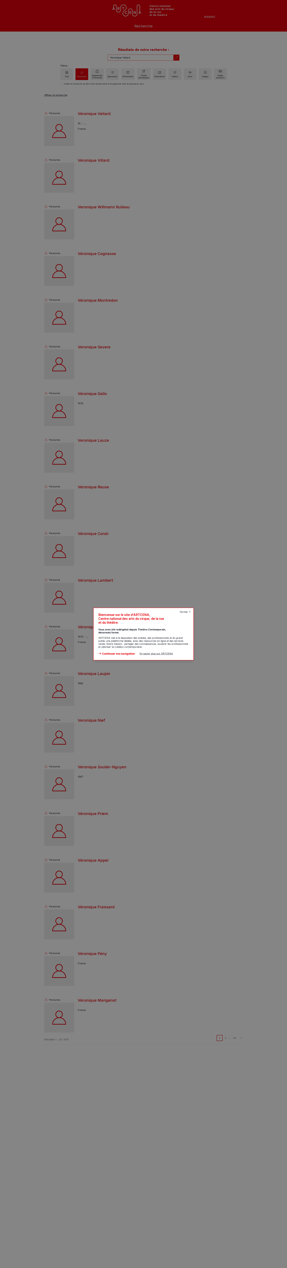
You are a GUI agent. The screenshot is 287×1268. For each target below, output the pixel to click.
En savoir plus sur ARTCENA (156, 653)
